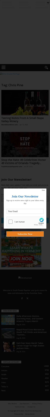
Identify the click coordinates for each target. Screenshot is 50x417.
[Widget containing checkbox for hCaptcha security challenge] (25, 222)
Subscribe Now (25, 234)
